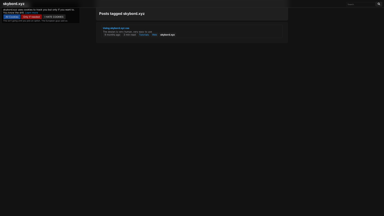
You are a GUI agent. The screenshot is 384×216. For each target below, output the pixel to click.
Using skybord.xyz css (116, 28)
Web (154, 34)
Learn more (31, 12)
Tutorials (144, 34)
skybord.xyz (14, 4)
